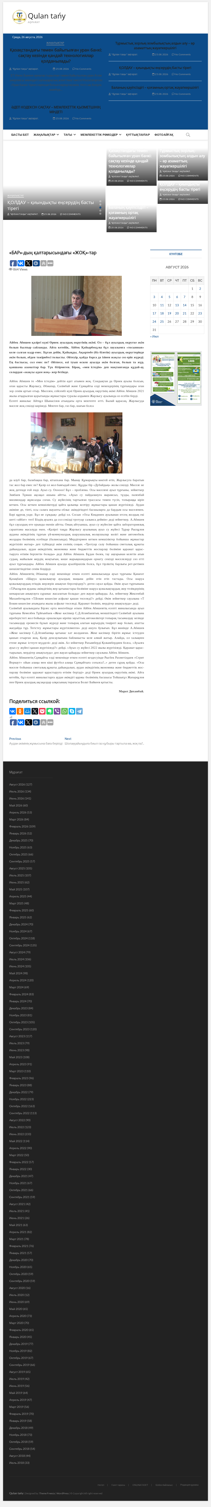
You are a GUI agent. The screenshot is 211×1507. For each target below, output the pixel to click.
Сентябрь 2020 (19, 1281)
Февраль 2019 (18, 1413)
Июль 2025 (16, 875)
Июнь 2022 (16, 1134)
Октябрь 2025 (18, 854)
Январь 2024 (17, 1001)
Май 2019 (15, 1392)
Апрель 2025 (17, 896)
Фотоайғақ (164, 134)
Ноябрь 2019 (18, 1351)
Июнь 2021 (16, 1218)
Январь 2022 (17, 1169)
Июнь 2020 (16, 1302)
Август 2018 (17, 1455)
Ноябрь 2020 (18, 1267)
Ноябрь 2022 (18, 1099)
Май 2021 (15, 1225)
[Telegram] (79, 711)
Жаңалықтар (55, 42)
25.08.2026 (62, 68)
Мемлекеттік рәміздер (99, 134)
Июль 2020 (16, 1295)
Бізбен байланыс (164, 1485)
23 (200, 313)
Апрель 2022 (17, 1148)
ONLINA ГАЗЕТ (140, 1485)
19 (169, 313)
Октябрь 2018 (18, 1441)
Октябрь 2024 (18, 938)
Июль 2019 (16, 1379)
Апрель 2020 (17, 1316)
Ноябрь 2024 (18, 931)
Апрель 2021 (17, 1232)
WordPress (62, 1493)
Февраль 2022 (18, 1162)
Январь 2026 (17, 833)
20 (177, 313)
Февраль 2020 (18, 1330)
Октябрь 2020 (18, 1274)
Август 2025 (17, 868)
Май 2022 (15, 1141)
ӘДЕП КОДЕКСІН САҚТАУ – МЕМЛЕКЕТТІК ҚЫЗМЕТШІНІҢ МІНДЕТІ (56, 109)
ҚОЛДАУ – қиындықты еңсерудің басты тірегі (155, 67)
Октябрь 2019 (18, 1358)
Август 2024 (17, 952)
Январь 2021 (17, 1253)
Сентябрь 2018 (19, 1448)
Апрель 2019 (17, 1399)
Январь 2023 (17, 1085)
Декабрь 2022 (18, 1092)
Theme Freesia (47, 1493)
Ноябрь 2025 (18, 847)
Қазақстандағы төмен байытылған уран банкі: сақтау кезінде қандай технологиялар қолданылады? (56, 55)
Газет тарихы (118, 1485)
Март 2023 (16, 1071)
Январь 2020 (17, 1337)
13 (177, 305)
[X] (35, 711)
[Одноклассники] (20, 711)
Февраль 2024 (18, 994)
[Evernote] (49, 711)
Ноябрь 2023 (18, 1015)
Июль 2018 (16, 1462)
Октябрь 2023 (18, 1022)
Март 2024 (16, 987)
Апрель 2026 (17, 812)
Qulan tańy (47, 15)
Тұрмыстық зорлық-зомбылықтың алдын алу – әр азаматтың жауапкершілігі (155, 45)
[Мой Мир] (27, 711)
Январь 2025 (17, 917)
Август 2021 (17, 1204)
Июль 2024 (16, 959)
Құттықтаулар (138, 134)
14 (184, 305)
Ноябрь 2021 (18, 1183)
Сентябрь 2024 (19, 945)
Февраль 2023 (18, 1078)
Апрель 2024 (17, 980)
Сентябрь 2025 (19, 861)
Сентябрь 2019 (19, 1365)
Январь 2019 (17, 1420)
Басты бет (20, 134)
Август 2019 (17, 1372)
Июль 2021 (16, 1211)
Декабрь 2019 (18, 1344)
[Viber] (57, 711)
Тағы (68, 134)
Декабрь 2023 (18, 1008)
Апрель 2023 (17, 1064)
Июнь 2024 (16, 966)
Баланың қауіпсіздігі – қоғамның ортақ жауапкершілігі (155, 87)
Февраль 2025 (18, 910)
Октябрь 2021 (18, 1190)
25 (162, 321)
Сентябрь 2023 (19, 1029)
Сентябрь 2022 (19, 1113)
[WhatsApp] (64, 711)
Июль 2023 (16, 1043)
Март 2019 (16, 1406)
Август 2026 (17, 784)
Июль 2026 (16, 791)
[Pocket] (42, 711)
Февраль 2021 (18, 1246)
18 (162, 313)
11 (162, 305)
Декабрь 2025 (18, 840)
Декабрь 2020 (18, 1260)
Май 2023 (15, 1057)
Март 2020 (16, 1323)
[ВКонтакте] (12, 711)
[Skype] (72, 711)
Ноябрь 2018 (18, 1434)
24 (154, 321)
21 (184, 313)
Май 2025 (15, 889)
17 (154, 313)
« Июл (154, 336)
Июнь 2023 (16, 1050)
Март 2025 (16, 903)
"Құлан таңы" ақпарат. (25, 68)
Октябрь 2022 (18, 1106)
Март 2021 (16, 1239)
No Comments (83, 68)
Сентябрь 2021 (19, 1197)
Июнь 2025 (16, 882)
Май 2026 (15, 805)
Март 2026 (16, 819)
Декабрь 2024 (18, 924)
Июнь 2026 (16, 798)
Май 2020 (15, 1309)
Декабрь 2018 (18, 1427)
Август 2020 (17, 1288)
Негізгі (101, 1485)
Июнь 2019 (16, 1386)
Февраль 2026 (18, 826)
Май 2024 (15, 973)
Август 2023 (17, 1036)
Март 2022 (16, 1155)
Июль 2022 (16, 1127)
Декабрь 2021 (18, 1176)
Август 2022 (17, 1120)
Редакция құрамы (189, 1484)
